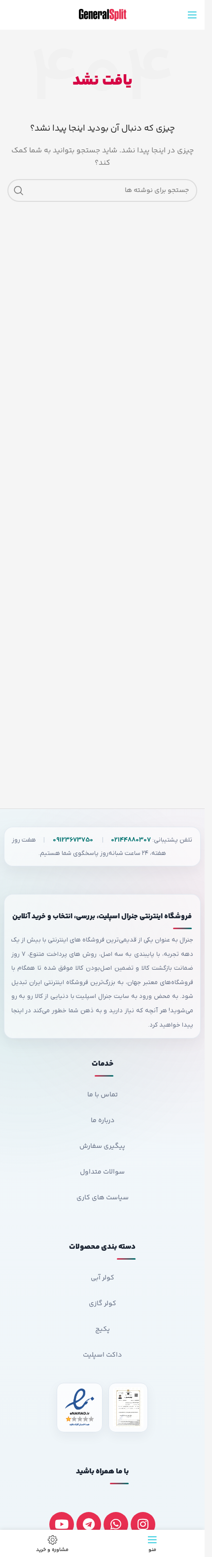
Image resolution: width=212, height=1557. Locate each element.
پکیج (102, 1329)
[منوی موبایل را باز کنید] (192, 15)
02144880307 (131, 840)
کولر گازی (102, 1303)
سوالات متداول (102, 1172)
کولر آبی (102, 1278)
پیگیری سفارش (102, 1146)
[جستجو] (18, 190)
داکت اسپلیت (102, 1355)
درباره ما (102, 1120)
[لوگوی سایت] (102, 14)
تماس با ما (102, 1094)
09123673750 (72, 840)
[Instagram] (143, 1524)
